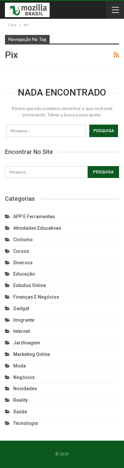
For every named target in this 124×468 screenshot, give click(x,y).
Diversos (23, 262)
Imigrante (23, 320)
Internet (21, 331)
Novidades (25, 388)
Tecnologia (25, 423)
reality (20, 400)
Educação (24, 274)
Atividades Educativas (37, 228)
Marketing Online (31, 354)
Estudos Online (29, 285)
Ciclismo (23, 239)
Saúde (20, 411)
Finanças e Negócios (36, 297)
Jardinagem (26, 342)
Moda (19, 365)
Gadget (21, 308)
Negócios (24, 377)
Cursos (21, 251)
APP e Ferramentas (34, 216)
